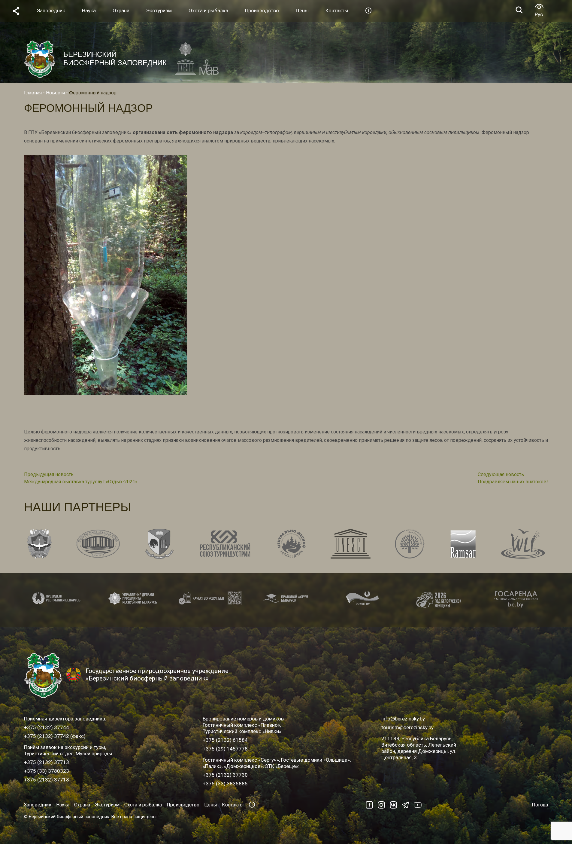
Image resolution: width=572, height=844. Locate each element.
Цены (210, 805)
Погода (540, 805)
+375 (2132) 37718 (46, 780)
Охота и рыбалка (143, 805)
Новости (55, 93)
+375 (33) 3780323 (46, 771)
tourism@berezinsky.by (407, 727)
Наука (62, 805)
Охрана (82, 805)
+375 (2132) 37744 (46, 727)
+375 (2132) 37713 (46, 762)
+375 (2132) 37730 (225, 775)
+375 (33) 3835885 (225, 784)
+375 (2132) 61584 (225, 740)
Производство (183, 805)
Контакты (233, 805)
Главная (33, 93)
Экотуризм (107, 805)
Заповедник (37, 805)
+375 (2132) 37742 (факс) (55, 736)
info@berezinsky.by (403, 719)
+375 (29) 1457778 (225, 749)
